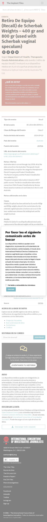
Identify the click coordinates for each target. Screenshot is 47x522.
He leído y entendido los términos (21, 285)
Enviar (11, 289)
